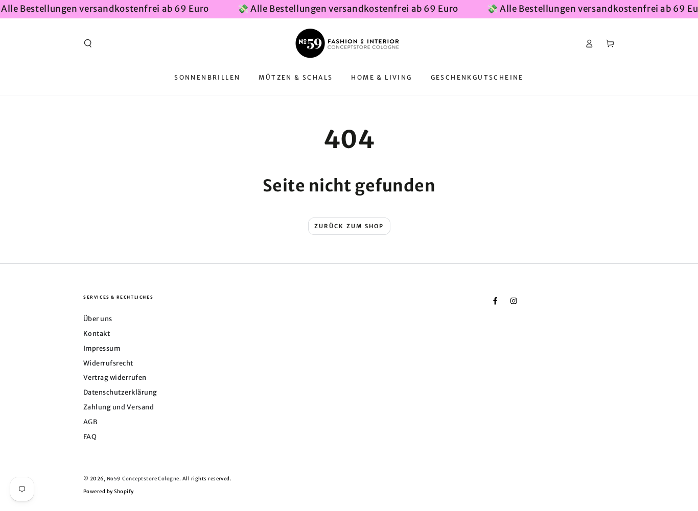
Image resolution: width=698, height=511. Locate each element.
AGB (90, 422)
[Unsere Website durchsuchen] (88, 43)
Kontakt (96, 333)
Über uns (97, 318)
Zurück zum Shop (349, 226)
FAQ (90, 436)
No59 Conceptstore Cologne (143, 479)
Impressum (101, 348)
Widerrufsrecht (108, 363)
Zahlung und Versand (118, 407)
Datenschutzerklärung (120, 392)
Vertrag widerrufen (115, 377)
